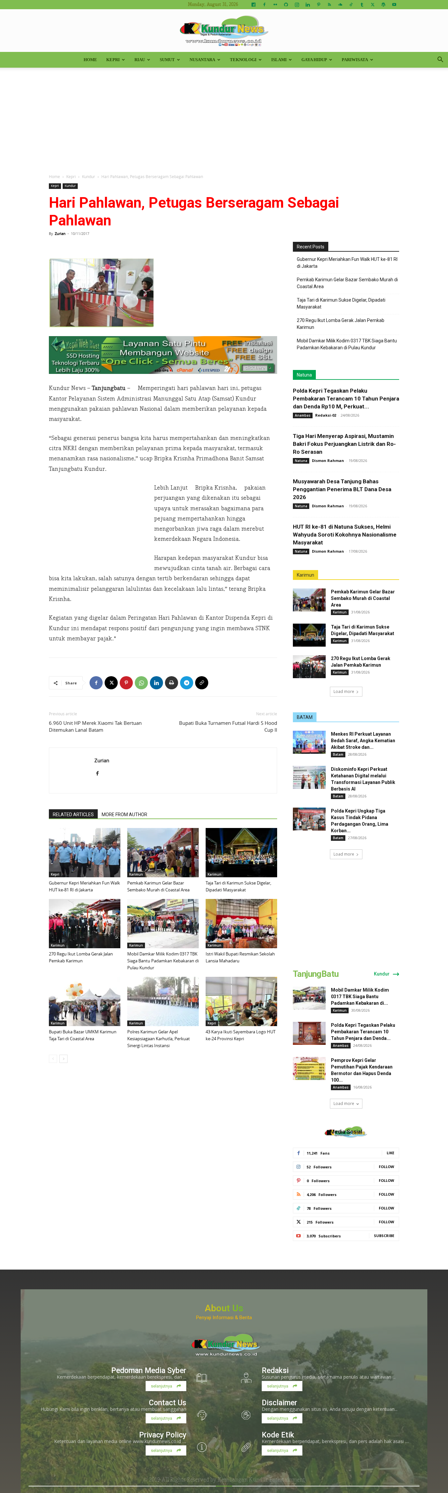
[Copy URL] (201, 682)
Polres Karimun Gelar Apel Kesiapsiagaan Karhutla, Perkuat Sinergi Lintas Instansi (158, 1038)
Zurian (60, 233)
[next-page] (63, 1059)
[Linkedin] (308, 4)
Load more (344, 691)
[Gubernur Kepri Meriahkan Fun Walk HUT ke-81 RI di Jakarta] (84, 852)
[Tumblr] (362, 4)
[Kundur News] (224, 31)
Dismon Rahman (328, 460)
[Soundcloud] (340, 4)
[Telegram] (186, 682)
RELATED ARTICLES (73, 814)
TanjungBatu (315, 974)
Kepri (113, 59)
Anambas (303, 415)
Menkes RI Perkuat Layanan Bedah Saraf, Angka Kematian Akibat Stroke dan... (363, 740)
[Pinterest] (318, 4)
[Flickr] (275, 4)
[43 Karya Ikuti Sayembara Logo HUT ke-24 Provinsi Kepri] (241, 1001)
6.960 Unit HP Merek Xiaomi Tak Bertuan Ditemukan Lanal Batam (95, 726)
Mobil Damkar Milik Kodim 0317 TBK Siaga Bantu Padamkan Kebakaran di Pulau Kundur (163, 961)
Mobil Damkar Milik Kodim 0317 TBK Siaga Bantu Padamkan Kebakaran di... (360, 996)
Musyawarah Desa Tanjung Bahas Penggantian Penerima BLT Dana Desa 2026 (342, 489)
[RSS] (329, 4)
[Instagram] (297, 4)
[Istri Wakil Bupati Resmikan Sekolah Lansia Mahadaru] (241, 923)
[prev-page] (53, 1059)
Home (90, 59)
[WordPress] (383, 4)
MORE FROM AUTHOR (124, 814)
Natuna (304, 375)
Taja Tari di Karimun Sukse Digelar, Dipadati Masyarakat (341, 303)
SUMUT (167, 59)
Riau (139, 59)
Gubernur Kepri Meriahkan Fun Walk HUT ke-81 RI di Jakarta (347, 263)
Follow (386, 1166)
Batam (338, 754)
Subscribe (384, 1235)
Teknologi (243, 59)
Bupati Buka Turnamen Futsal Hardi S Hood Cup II (228, 726)
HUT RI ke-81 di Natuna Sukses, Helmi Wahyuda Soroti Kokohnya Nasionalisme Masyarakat (345, 534)
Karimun (136, 874)
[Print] (171, 682)
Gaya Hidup (314, 59)
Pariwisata (355, 59)
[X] (372, 4)
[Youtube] (394, 4)
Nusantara (202, 59)
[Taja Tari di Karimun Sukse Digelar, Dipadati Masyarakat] (241, 852)
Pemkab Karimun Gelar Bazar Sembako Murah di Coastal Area (347, 283)
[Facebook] (264, 4)
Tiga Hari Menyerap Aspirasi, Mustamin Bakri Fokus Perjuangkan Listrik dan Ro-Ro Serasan (344, 444)
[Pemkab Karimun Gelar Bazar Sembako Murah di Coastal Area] (163, 852)
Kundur (88, 176)
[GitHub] (286, 4)
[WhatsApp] (141, 682)
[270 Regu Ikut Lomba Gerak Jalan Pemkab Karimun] (84, 923)
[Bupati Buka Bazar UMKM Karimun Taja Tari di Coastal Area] (84, 1001)
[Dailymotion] (253, 4)
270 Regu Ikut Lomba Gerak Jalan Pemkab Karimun (340, 324)
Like (390, 1152)
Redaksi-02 (325, 415)
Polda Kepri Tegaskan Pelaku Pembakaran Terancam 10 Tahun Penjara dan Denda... (363, 1031)
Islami (279, 59)
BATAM (305, 717)
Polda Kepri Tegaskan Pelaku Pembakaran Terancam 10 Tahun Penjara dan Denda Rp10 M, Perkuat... (346, 398)
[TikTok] (351, 4)
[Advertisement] (224, 117)
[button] (440, 60)
